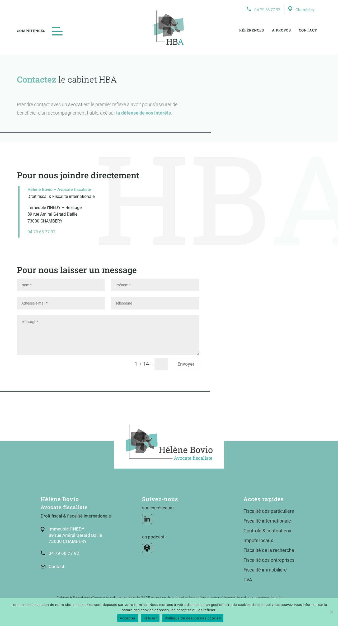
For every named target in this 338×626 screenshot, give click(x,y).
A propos (281, 30)
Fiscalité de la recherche (268, 550)
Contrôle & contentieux (267, 530)
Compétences (31, 30)
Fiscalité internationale (267, 521)
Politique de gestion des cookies (193, 618)
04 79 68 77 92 (267, 9)
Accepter (127, 618)
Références (251, 30)
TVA (247, 579)
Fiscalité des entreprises (268, 560)
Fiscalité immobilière (265, 570)
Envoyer (185, 364)
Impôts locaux (258, 540)
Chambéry (304, 9)
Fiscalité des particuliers (268, 511)
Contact (308, 30)
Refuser (150, 618)
